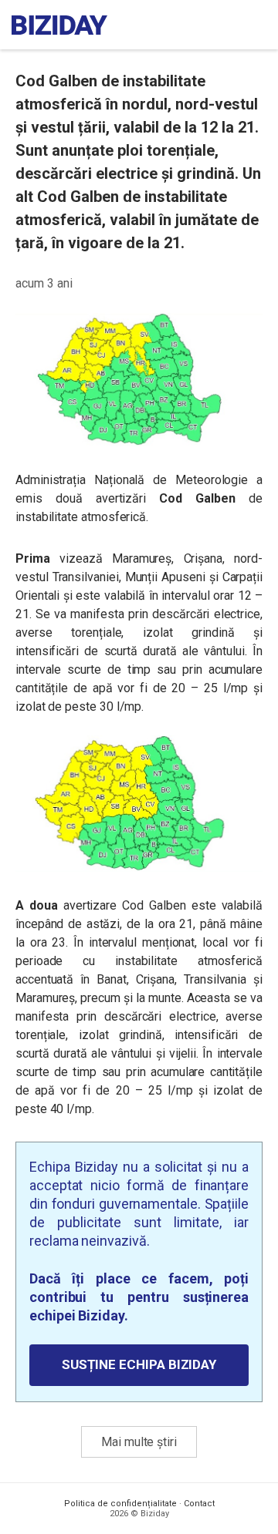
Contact (199, 1504)
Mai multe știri (139, 1442)
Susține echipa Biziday (139, 1364)
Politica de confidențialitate (120, 1504)
